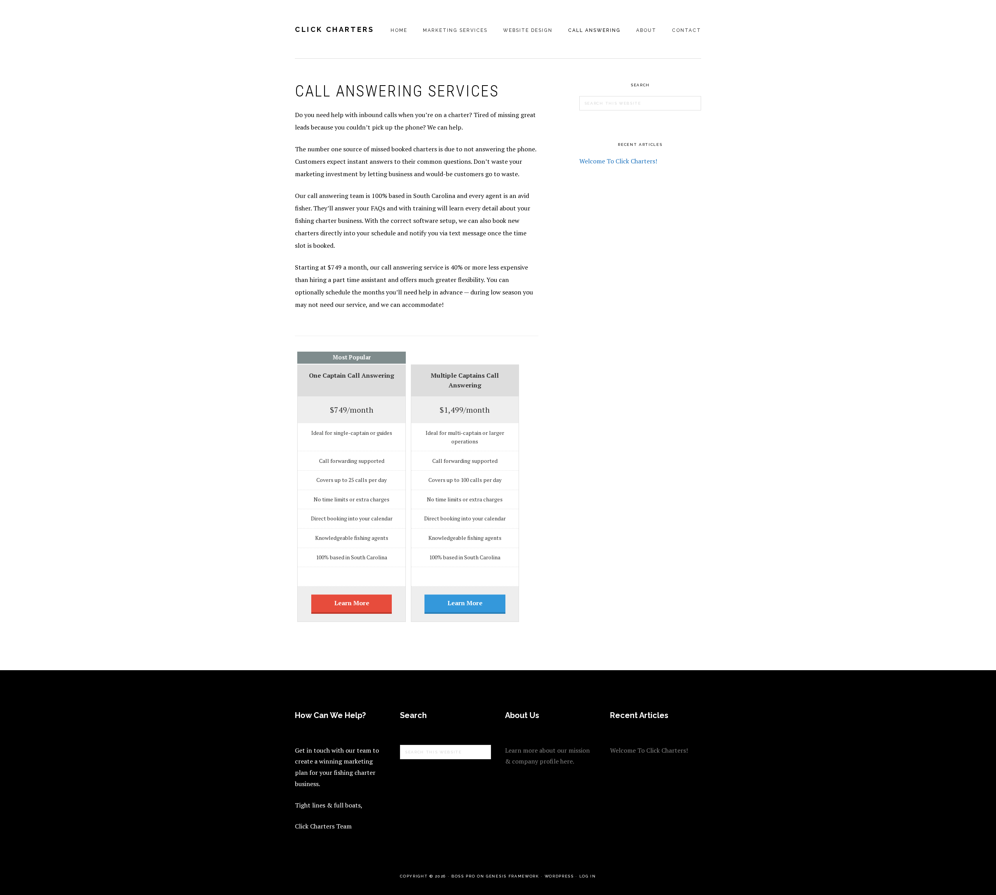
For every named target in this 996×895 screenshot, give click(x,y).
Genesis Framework (512, 876)
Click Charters (334, 29)
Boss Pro (463, 876)
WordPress (559, 876)
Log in (587, 876)
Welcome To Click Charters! (618, 161)
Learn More (351, 603)
